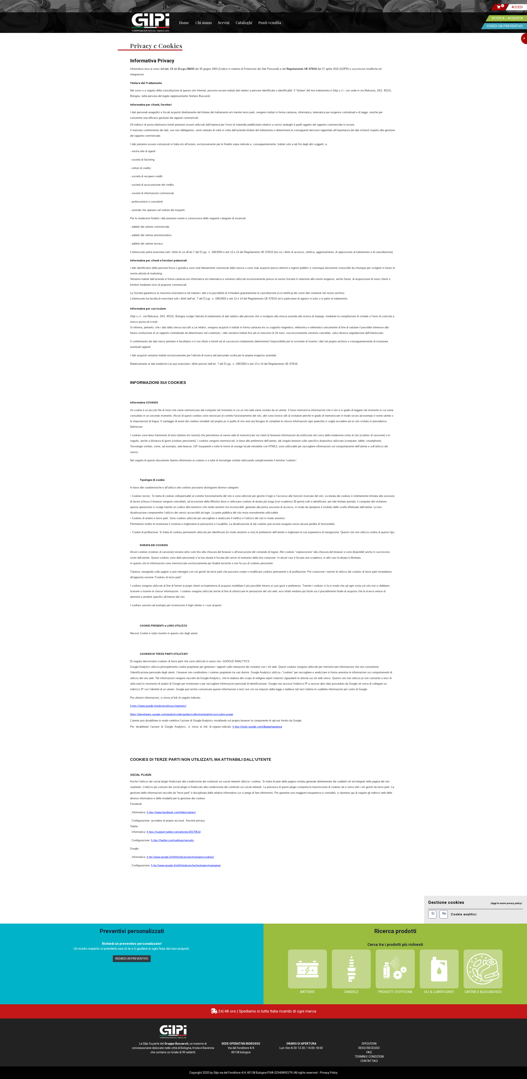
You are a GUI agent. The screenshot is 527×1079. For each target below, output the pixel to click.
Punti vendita (269, 22)
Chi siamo (203, 22)
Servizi (224, 22)
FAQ (369, 1052)
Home (184, 22)
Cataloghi (244, 22)
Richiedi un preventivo (131, 958)
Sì (432, 913)
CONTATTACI (369, 1061)
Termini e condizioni (369, 1056)
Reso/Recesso (369, 1048)
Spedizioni (369, 1043)
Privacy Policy (329, 1072)
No (444, 913)
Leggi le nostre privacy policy (506, 903)
